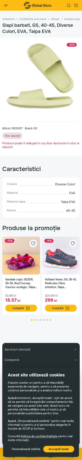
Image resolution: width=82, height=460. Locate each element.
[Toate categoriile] (6, 5)
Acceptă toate (59, 449)
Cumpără (18, 308)
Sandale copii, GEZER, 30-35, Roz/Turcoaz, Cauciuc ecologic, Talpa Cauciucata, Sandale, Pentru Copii (20, 283)
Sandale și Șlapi (72, 19)
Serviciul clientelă (17, 350)
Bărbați (55, 19)
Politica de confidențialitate (39, 436)
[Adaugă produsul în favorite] (33, 243)
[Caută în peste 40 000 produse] (69, 5)
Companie (12, 360)
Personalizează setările (26, 449)
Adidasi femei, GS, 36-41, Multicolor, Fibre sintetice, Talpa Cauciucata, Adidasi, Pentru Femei (60, 283)
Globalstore (8, 19)
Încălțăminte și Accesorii (33, 19)
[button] (32, 320)
